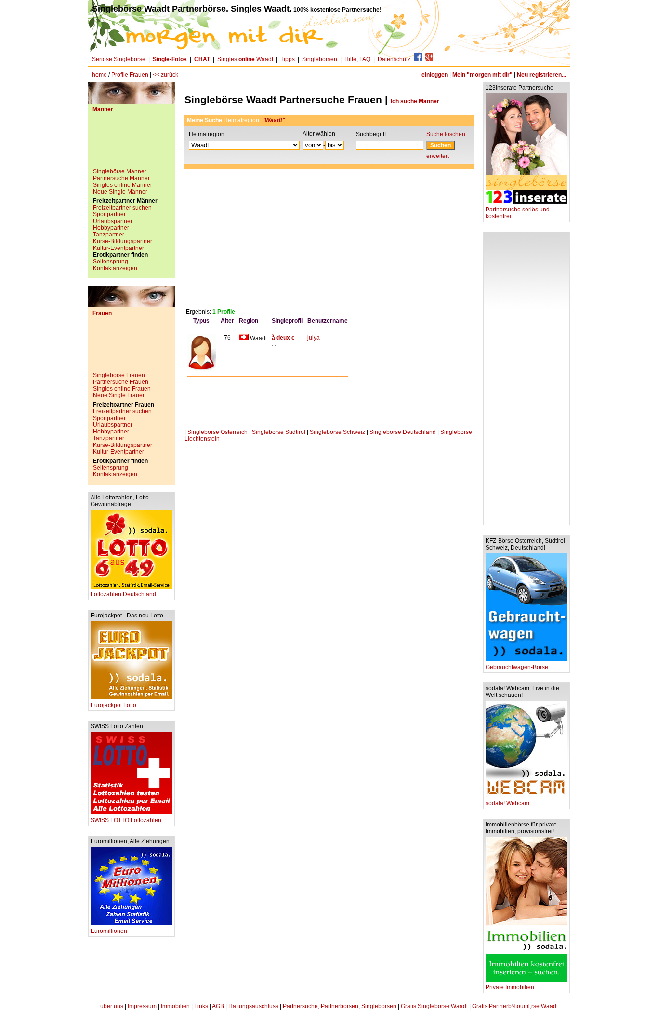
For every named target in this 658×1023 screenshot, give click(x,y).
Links (201, 1006)
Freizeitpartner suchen (122, 207)
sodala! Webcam (507, 803)
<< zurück (165, 74)
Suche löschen (445, 134)
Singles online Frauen (122, 388)
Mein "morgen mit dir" (482, 74)
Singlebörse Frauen (119, 375)
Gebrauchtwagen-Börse (517, 667)
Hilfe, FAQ (357, 59)
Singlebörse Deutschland (402, 432)
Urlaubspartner (112, 221)
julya (313, 337)
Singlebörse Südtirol (278, 432)
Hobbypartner (111, 227)
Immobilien (175, 1006)
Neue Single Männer (120, 191)
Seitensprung (110, 261)
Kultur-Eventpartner (118, 248)
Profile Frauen (129, 74)
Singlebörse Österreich (217, 432)
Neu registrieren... (541, 74)
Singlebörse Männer (119, 171)
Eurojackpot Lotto (113, 705)
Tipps (287, 59)
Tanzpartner (108, 234)
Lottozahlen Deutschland (123, 594)
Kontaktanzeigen (115, 268)
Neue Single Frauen (119, 395)
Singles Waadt (245, 59)
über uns (111, 1006)
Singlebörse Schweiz (337, 432)
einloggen (434, 74)
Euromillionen (109, 931)
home (99, 74)
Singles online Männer (122, 185)
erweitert (437, 156)
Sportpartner (109, 214)
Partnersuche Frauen (120, 382)
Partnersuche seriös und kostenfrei (518, 213)
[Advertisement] (131, 144)
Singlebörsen (319, 59)
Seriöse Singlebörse (118, 59)
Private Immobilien (510, 987)
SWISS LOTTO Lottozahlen (126, 820)
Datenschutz (394, 59)
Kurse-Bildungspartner (122, 241)
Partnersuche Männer (121, 178)
